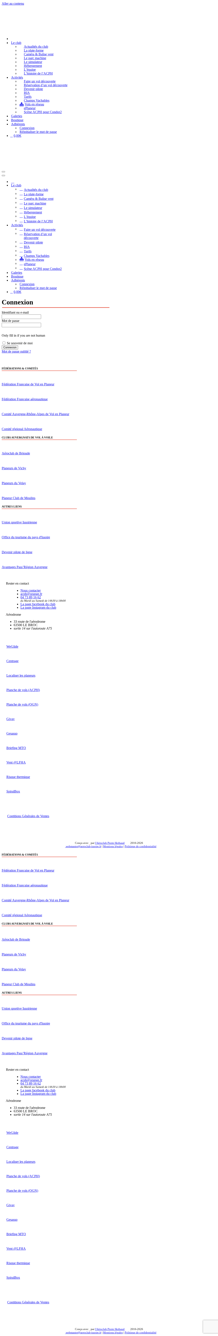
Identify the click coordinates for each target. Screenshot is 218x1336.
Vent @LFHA (16, 762)
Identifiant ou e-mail (15, 312)
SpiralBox (13, 791)
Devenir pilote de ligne (17, 552)
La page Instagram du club (38, 607)
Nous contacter (30, 590)
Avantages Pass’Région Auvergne (24, 567)
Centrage (12, 661)
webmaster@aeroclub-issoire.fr (83, 846)
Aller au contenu (13, 3)
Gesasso (11, 733)
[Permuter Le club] (76, 185)
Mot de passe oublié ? (16, 351)
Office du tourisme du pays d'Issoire (26, 537)
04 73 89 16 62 (30, 597)
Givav (10, 719)
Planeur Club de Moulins (18, 498)
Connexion (27, 128)
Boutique (17, 120)
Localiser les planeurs (20, 675)
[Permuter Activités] (76, 225)
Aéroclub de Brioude (16, 453)
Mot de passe (10, 321)
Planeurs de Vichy (14, 468)
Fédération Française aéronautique (25, 399)
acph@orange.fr (31, 594)
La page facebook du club (37, 604)
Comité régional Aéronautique (22, 429)
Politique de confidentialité (140, 846)
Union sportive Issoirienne (19, 522)
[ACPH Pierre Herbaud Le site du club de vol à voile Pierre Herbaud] (23, 31)
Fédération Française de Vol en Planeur (28, 384)
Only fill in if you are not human (23, 335)
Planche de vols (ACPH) (23, 690)
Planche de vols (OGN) (22, 704)
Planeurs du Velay (14, 483)
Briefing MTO (16, 748)
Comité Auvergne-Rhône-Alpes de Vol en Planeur (35, 414)
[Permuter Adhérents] (76, 280)
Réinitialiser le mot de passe (38, 132)
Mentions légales (113, 846)
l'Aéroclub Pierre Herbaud (110, 843)
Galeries (16, 116)
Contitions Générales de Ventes (28, 816)
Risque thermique (18, 777)
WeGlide (12, 646)
